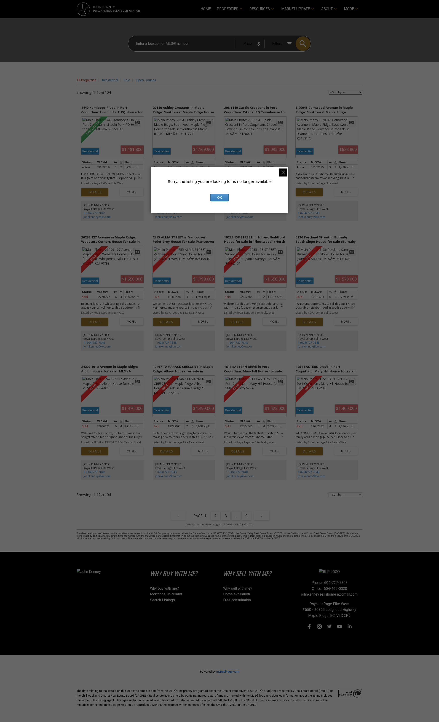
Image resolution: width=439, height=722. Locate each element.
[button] (309, 626)
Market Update (295, 9)
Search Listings (162, 600)
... (236, 515)
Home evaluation (236, 594)
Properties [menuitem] (227, 9)
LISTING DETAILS (94, 192)
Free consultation (237, 600)
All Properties (86, 80)
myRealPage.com (227, 671)
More (349, 9)
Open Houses (146, 80)
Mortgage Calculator (166, 594)
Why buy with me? (164, 588)
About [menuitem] (327, 9)
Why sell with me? (237, 588)
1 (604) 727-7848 (94, 213)
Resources (259, 9)
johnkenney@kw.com (97, 217)
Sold (127, 80)
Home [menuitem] (206, 9)
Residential (110, 80)
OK (219, 197)
